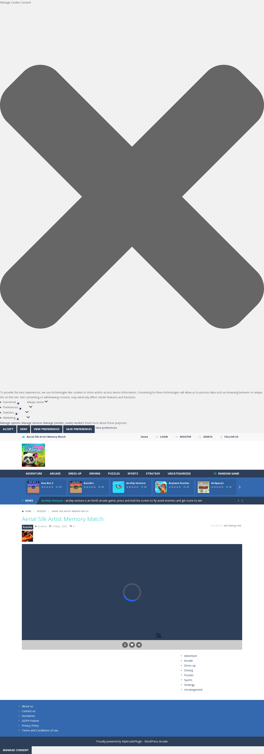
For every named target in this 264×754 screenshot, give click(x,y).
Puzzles (114, 473)
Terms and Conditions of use (40, 730)
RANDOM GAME (228, 473)
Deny (23, 429)
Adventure (34, 473)
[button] (132, 197)
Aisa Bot (89, 483)
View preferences (47, 429)
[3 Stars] (217, 526)
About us (27, 706)
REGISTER (185, 436)
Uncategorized (179, 473)
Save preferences (79, 429)
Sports (133, 473)
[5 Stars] (222, 526)
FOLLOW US (231, 436)
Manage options (10, 423)
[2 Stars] (214, 526)
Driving (94, 473)
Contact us (28, 711)
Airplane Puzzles (179, 483)
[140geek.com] (33, 455)
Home (144, 436)
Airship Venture (136, 483)
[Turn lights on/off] (125, 645)
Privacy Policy (30, 725)
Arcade (55, 473)
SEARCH (207, 436)
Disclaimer (28, 716)
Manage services (31, 423)
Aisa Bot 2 (47, 483)
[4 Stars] (219, 526)
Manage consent (16, 750)
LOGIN (164, 436)
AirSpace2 (217, 483)
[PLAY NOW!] (33, 487)
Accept (8, 429)
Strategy (153, 473)
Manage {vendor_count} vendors (63, 423)
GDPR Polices (30, 721)
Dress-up (75, 473)
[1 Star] (212, 526)
